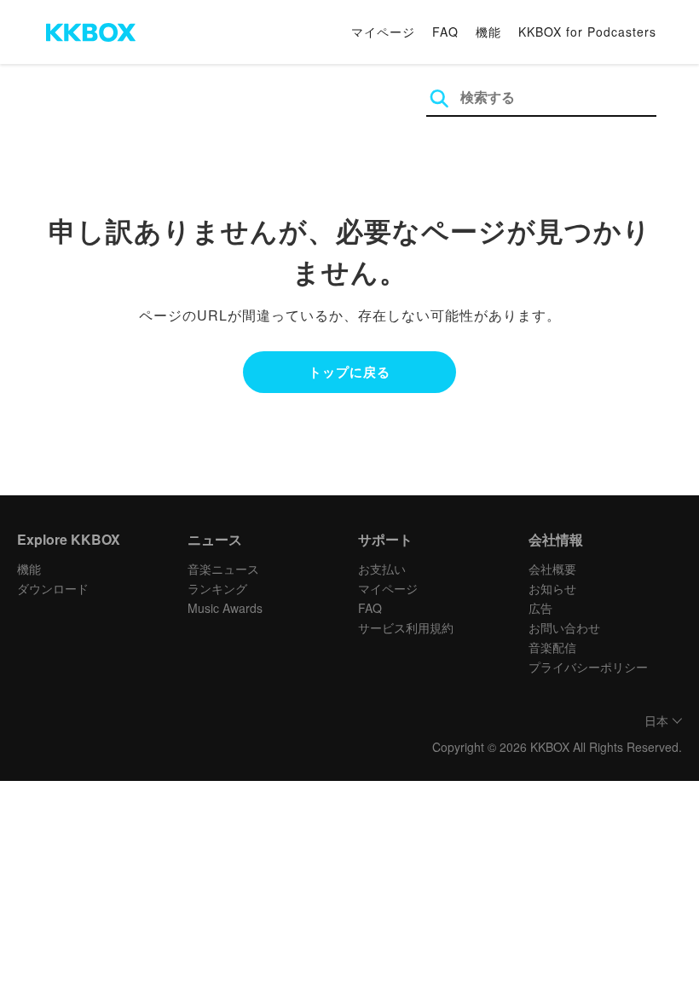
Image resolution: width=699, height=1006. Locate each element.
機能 (488, 31)
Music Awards (225, 607)
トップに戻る (349, 371)
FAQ (445, 31)
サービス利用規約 (405, 627)
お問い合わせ (564, 627)
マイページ (383, 31)
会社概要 (552, 568)
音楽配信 (552, 647)
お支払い (382, 568)
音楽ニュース (223, 568)
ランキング (217, 588)
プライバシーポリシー (588, 666)
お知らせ (552, 588)
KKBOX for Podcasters (587, 31)
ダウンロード (53, 588)
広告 (540, 607)
